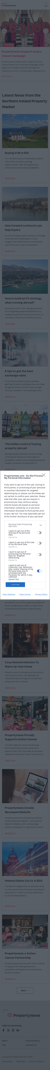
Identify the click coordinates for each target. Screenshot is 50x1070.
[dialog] (25, 535)
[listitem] (25, 525)
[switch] (39, 532)
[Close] (44, 475)
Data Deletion (9, 594)
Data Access (25, 594)
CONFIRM (15, 585)
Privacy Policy (41, 594)
